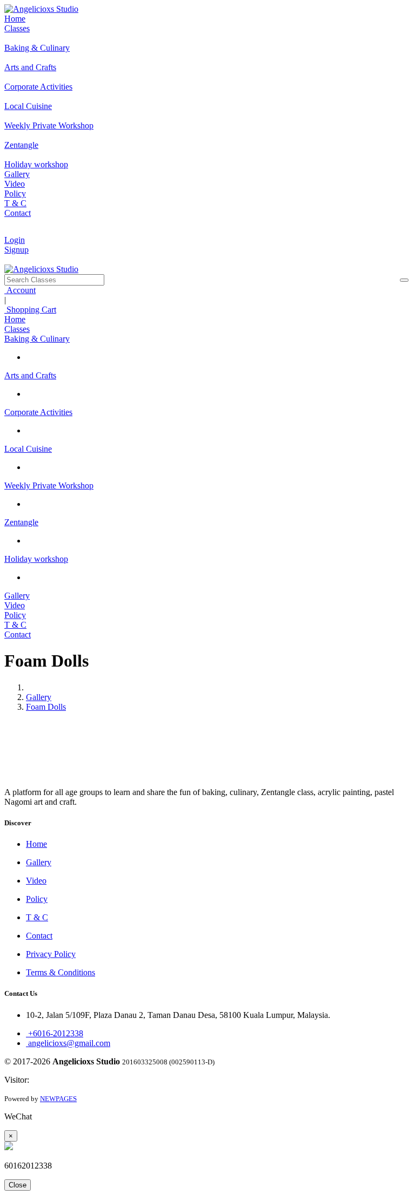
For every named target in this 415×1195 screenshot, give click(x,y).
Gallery (17, 174)
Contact (17, 213)
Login (14, 240)
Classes (17, 28)
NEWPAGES (58, 1099)
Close (17, 1185)
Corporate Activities (38, 412)
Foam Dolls (46, 706)
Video (14, 183)
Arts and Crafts (30, 375)
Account (20, 290)
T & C (15, 203)
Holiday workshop (36, 558)
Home (14, 18)
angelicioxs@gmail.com (68, 1043)
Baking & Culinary (37, 338)
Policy (15, 193)
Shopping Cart (30, 309)
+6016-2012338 (54, 1033)
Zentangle (21, 522)
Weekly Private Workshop (48, 485)
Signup (16, 249)
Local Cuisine (28, 448)
